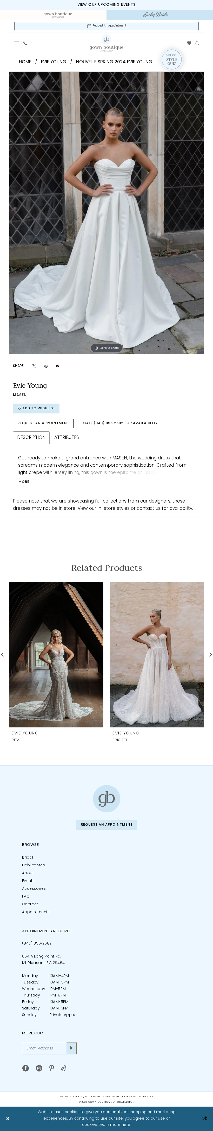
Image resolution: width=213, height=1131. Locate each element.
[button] (17, 43)
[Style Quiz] (172, 59)
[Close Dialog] (7, 1118)
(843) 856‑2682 (37, 944)
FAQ (26, 897)
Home (25, 62)
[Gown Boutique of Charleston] (106, 798)
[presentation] (56, 654)
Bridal (27, 858)
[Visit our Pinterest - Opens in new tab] (51, 1068)
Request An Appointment (43, 423)
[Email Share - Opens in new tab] (57, 366)
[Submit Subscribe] (71, 1048)
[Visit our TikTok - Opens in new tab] (64, 1068)
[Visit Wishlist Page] (189, 43)
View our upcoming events (106, 5)
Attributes (66, 438)
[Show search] (197, 43)
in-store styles (114, 508)
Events (28, 881)
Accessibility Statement (103, 1096)
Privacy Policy (71, 1096)
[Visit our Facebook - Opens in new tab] (25, 1068)
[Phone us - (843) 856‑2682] (25, 43)
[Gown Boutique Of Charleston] (106, 42)
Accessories (34, 889)
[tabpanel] (106, 213)
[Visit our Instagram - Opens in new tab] (39, 1068)
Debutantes (33, 865)
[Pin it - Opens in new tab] (46, 366)
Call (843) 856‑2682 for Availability (120, 423)
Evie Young (53, 62)
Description (31, 438)
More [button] (23, 482)
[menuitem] (57, 15)
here (126, 1125)
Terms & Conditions (138, 1096)
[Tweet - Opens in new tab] (34, 366)
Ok (204, 1119)
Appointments (36, 912)
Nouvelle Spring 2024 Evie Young (114, 62)
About (28, 873)
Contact (30, 904)
